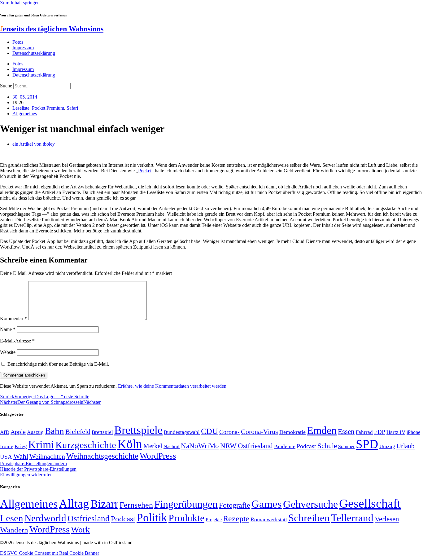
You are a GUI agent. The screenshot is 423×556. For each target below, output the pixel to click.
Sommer (346, 446)
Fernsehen (136, 505)
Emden (322, 430)
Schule (327, 446)
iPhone (413, 432)
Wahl (20, 456)
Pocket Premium (48, 108)
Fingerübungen (186, 504)
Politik (152, 517)
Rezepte (236, 518)
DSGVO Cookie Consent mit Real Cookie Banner (49, 553)
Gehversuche (310, 504)
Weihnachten (47, 456)
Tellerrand (352, 517)
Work (80, 529)
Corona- (229, 431)
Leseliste (20, 108)
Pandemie (284, 446)
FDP (379, 432)
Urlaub (405, 446)
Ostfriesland (255, 446)
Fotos (17, 42)
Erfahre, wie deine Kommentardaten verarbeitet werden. (173, 386)
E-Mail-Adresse (17, 340)
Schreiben (309, 517)
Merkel (152, 446)
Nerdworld (45, 518)
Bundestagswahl (182, 432)
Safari (72, 108)
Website (7, 352)
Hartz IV (395, 432)
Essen (346, 431)
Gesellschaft (370, 503)
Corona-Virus (259, 431)
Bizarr (104, 504)
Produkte (186, 517)
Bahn (54, 431)
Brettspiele (138, 430)
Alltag (74, 503)
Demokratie (292, 432)
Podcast (306, 446)
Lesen (11, 518)
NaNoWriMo (200, 446)
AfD (4, 432)
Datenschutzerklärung (33, 53)
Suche (6, 85)
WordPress (158, 456)
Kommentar (13, 318)
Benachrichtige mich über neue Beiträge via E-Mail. (58, 364)
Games (266, 504)
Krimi (41, 445)
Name (7, 329)
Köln (129, 444)
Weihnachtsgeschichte (102, 456)
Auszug (35, 432)
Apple (18, 431)
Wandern (14, 530)
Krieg (21, 446)
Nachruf (172, 446)
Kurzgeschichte (85, 444)
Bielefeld (77, 431)
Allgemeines (24, 113)
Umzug (387, 446)
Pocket (144, 170)
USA (6, 456)
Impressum (23, 47)
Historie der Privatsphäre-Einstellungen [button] (38, 469)
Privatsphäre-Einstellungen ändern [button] (33, 463)
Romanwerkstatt (269, 519)
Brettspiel (102, 432)
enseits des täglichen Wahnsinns (51, 29)
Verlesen (387, 519)
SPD (367, 444)
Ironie (6, 446)
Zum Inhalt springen (20, 2)
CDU (209, 431)
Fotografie (234, 505)
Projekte (214, 519)
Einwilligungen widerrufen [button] (26, 474)
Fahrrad (364, 432)
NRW (228, 446)
